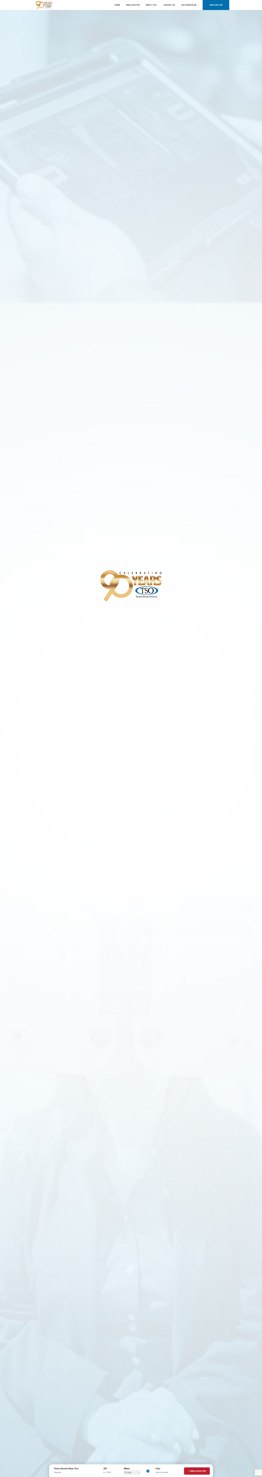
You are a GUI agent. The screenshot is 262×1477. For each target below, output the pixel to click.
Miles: (127, 1468)
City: (158, 1468)
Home (117, 5)
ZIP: (105, 1468)
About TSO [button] (151, 5)
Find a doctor (133, 5)
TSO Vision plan (188, 5)
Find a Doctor (215, 5)
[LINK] (36, 2)
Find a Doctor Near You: (66, 1468)
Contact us (169, 5)
